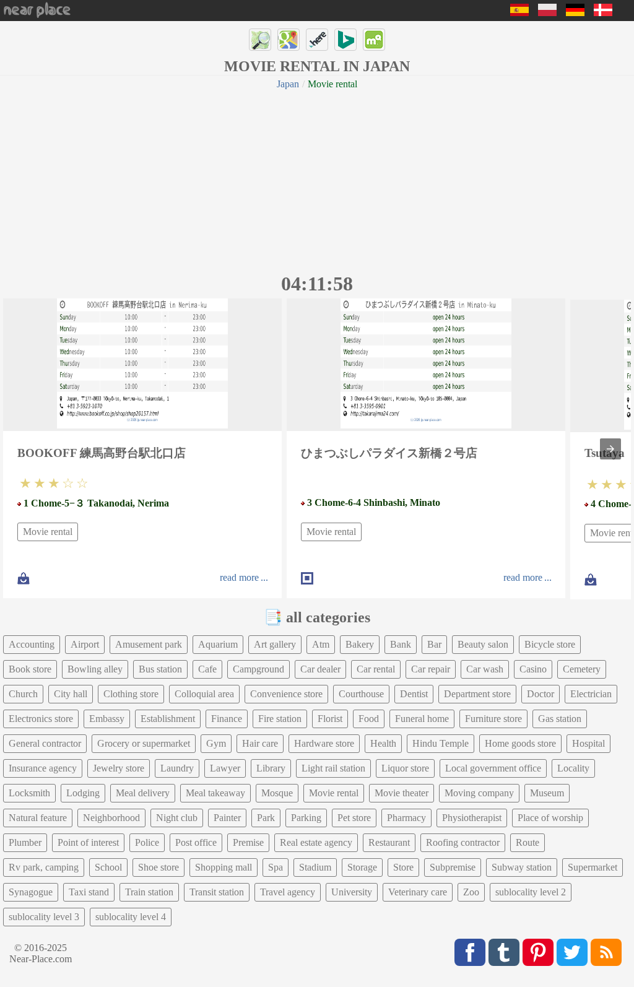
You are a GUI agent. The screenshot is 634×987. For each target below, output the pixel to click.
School (108, 867)
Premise (248, 842)
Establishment (168, 718)
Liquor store (405, 768)
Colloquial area (204, 694)
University (351, 892)
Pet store (354, 817)
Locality (573, 768)
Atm (320, 644)
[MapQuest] (374, 39)
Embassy (106, 718)
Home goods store (520, 743)
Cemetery (582, 669)
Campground (258, 669)
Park (266, 817)
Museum (547, 793)
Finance (226, 718)
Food (368, 718)
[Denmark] (603, 12)
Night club (177, 817)
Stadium (315, 867)
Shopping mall (223, 867)
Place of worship (550, 817)
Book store (30, 669)
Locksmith (29, 793)
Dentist (414, 694)
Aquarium (218, 644)
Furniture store (493, 718)
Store (403, 867)
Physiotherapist (472, 817)
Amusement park (148, 644)
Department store (477, 694)
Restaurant (389, 842)
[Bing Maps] (345, 39)
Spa (275, 867)
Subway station (522, 867)
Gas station (559, 718)
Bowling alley (95, 669)
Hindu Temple (440, 743)
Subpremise (453, 867)
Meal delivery (143, 793)
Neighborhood (111, 817)
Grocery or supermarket (143, 743)
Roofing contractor (463, 842)
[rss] (606, 952)
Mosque (277, 793)
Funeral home (422, 718)
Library (270, 768)
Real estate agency (316, 842)
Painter (227, 817)
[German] (575, 12)
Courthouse (361, 694)
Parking (306, 817)
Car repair (430, 669)
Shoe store (158, 867)
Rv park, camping (44, 867)
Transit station (216, 892)
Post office (196, 842)
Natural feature (38, 817)
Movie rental (47, 531)
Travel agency (287, 892)
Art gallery (275, 644)
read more (239, 577)
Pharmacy (406, 817)
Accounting (31, 644)
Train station (149, 892)
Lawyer (225, 768)
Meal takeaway (215, 793)
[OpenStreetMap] (260, 39)
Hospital (588, 743)
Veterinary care (417, 892)
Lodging (83, 793)
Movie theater (401, 793)
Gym (216, 743)
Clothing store (130, 694)
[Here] (317, 39)
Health (383, 743)
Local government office (493, 768)
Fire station (280, 718)
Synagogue (31, 892)
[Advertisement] (317, 179)
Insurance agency (43, 768)
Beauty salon (483, 644)
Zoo (471, 892)
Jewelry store (118, 768)
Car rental (376, 669)
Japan (288, 84)
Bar (434, 644)
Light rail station (333, 768)
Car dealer (320, 669)
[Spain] (519, 12)
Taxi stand (89, 892)
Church (23, 694)
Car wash (484, 669)
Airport (85, 644)
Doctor (540, 694)
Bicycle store (549, 644)
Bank (400, 644)
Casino (533, 669)
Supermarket (592, 867)
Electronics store (41, 718)
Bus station (160, 669)
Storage (362, 867)
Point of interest (88, 842)
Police (147, 842)
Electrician (591, 694)
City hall (70, 694)
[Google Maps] (288, 39)
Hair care (260, 743)
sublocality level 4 (130, 916)
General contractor (45, 743)
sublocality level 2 (530, 892)
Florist (330, 718)
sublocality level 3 (44, 916)
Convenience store (286, 694)
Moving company (479, 793)
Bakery (359, 644)
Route (527, 842)
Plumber (25, 842)
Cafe (207, 669)
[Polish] (547, 12)
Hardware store (324, 743)
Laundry (177, 768)
